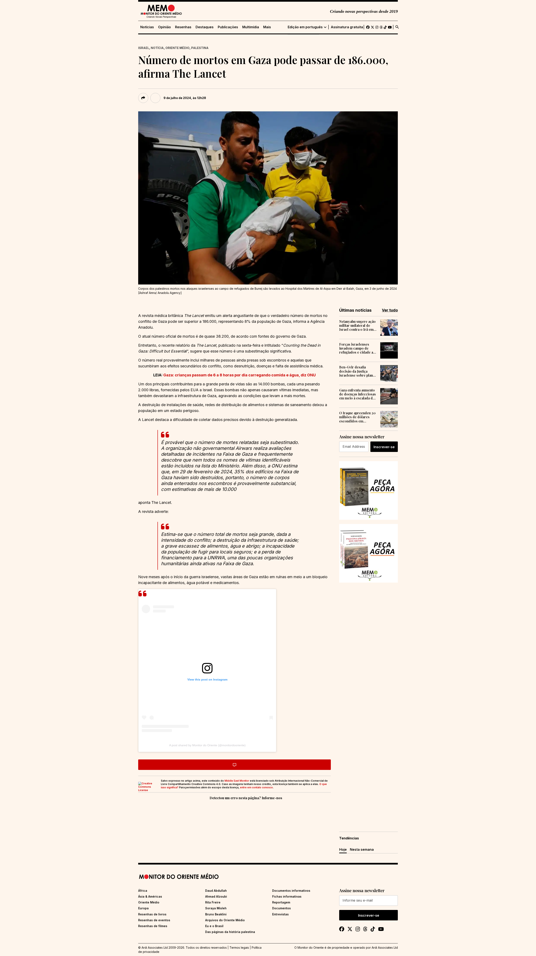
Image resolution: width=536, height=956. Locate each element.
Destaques (205, 27)
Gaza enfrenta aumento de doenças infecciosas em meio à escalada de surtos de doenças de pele (357, 394)
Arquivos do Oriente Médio (225, 920)
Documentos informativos (291, 890)
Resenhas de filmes (152, 926)
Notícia (157, 48)
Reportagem (281, 902)
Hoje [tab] (343, 849)
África (142, 890)
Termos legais (239, 947)
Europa (143, 908)
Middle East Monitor (236, 780)
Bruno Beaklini (216, 914)
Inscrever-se (384, 447)
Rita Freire (212, 902)
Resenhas (183, 27)
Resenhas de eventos (154, 920)
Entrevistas (280, 914)
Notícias (147, 27)
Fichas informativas (287, 896)
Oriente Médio (177, 48)
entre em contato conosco (256, 787)
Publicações (228, 27)
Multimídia (250, 27)
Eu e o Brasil (214, 926)
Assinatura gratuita (347, 27)
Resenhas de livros (152, 914)
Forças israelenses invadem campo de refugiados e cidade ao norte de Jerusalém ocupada (357, 348)
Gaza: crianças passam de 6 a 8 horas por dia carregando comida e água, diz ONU (239, 375)
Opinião (164, 27)
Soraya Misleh (216, 908)
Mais (267, 27)
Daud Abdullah (216, 890)
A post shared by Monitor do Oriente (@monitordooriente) (207, 745)
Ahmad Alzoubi (216, 896)
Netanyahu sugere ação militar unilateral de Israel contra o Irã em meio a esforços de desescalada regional (357, 325)
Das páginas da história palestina (230, 932)
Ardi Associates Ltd (385, 947)
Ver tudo (390, 310)
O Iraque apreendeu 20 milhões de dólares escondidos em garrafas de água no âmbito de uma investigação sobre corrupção (357, 417)
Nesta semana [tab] (362, 849)
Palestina (200, 48)
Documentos (281, 908)
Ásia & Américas (150, 896)
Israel (143, 48)
